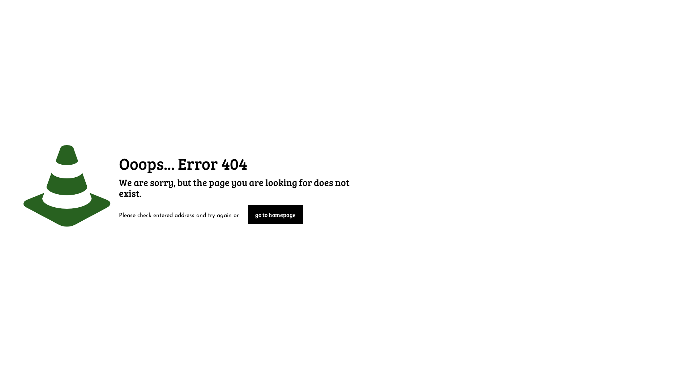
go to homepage (275, 214)
